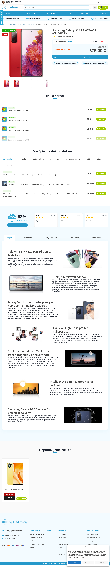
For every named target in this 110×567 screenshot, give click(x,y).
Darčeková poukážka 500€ (18, 111)
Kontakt (105, 2)
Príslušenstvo (62, 537)
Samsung (22, 24)
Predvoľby (101, 562)
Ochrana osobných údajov (93, 537)
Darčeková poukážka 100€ (18, 140)
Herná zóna (61, 554)
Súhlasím (74, 562)
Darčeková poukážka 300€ (18, 130)
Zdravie (60, 547)
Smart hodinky (62, 541)
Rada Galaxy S (31, 24)
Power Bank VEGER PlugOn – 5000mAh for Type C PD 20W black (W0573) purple (40, 185)
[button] (95, 8)
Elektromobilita (62, 551)
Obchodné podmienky (92, 534)
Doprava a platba (97, 2)
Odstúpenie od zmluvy (36, 537)
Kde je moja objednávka (37, 534)
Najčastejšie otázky (35, 541)
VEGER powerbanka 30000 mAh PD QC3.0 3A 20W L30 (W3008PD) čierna (32, 175)
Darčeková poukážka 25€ (18, 120)
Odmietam (88, 562)
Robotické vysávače (63, 544)
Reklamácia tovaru (87, 2)
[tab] (55, 505)
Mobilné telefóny (13, 24)
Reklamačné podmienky (37, 544)
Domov (4, 24)
